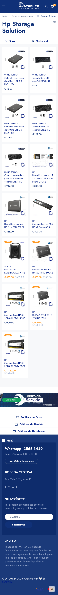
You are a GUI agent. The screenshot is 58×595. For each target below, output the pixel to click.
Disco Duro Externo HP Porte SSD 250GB (14, 225)
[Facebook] (5, 487)
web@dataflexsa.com (21, 461)
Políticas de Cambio (31, 424)
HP (33, 172)
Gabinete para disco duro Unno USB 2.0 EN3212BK (14, 81)
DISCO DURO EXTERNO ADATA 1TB (14, 271)
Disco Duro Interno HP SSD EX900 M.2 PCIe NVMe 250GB (42, 178)
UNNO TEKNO (11, 74)
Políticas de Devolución (31, 431)
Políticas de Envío (31, 417)
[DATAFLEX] (29, 6)
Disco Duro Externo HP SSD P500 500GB (42, 271)
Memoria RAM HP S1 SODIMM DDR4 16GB (14, 317)
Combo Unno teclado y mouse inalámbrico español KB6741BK (14, 178)
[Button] (46, 6)
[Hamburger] (4, 6)
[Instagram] (9, 487)
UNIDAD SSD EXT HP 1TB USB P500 (42, 317)
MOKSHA (7, 582)
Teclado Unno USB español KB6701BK (41, 79)
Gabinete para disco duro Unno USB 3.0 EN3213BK (14, 130)
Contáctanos (11, 399)
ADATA (7, 266)
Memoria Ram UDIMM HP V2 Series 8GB (42, 225)
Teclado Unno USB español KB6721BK (41, 128)
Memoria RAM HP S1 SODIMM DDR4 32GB (14, 364)
